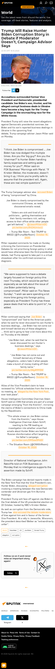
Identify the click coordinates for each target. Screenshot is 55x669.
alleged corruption (38, 485)
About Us (5, 632)
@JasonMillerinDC (37, 224)
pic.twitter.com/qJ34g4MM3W (27, 370)
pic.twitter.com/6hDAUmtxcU (27, 227)
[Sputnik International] (7, 4)
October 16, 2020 (27, 447)
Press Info (14, 632)
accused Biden (44, 192)
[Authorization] (40, 2)
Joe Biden (36, 316)
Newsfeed (13, 530)
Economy (34, 611)
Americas (14, 611)
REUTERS (6, 86)
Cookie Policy (6, 636)
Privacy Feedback (32, 636)
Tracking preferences (9, 639)
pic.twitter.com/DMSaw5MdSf (27, 440)
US (20, 530)
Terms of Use (24, 632)
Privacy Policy (18, 636)
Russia (24, 611)
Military (45, 611)
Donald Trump (39, 530)
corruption (16, 535)
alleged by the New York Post (33, 391)
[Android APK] (9, 647)
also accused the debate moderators (32, 512)
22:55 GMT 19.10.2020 (10, 51)
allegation (5, 535)
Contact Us (35, 632)
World (4, 530)
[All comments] (3, 665)
